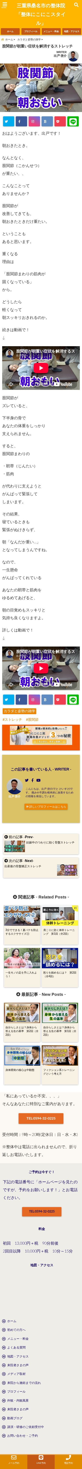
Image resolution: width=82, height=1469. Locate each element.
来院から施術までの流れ (24, 1383)
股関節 (33, 719)
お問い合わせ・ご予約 (22, 1435)
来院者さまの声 (18, 1365)
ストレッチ (13, 719)
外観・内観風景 (18, 1400)
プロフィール (30, 31)
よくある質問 (16, 1347)
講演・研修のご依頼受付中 (25, 1427)
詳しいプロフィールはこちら (47, 806)
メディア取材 (16, 1374)
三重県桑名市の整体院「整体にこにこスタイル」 (41, 14)
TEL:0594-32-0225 (41, 1118)
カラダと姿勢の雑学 (19, 711)
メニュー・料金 (51, 31)
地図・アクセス (71, 31)
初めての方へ (16, 1329)
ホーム (10, 31)
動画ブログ (15, 1418)
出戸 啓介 (60, 55)
